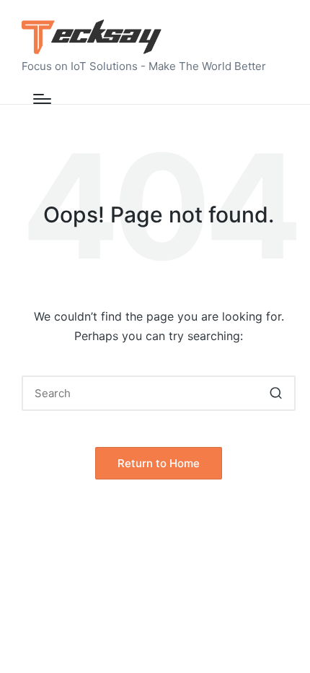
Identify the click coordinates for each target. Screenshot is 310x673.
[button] (276, 393)
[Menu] (42, 99)
